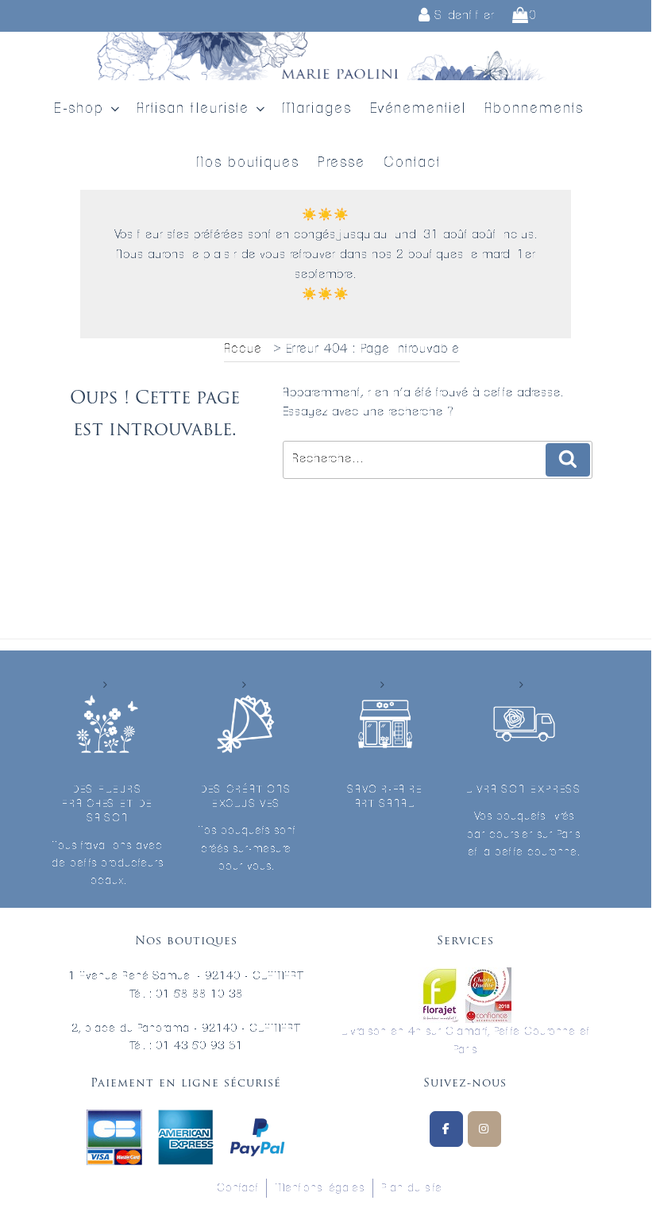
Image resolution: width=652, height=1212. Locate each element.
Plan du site (411, 1188)
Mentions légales (320, 1188)
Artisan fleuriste (193, 109)
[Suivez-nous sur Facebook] (446, 1129)
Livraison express (523, 790)
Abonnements (534, 109)
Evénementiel (418, 109)
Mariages (317, 109)
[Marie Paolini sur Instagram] (484, 1129)
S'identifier (462, 15)
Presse (341, 163)
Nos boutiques (247, 163)
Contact (412, 163)
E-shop (79, 109)
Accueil (246, 348)
